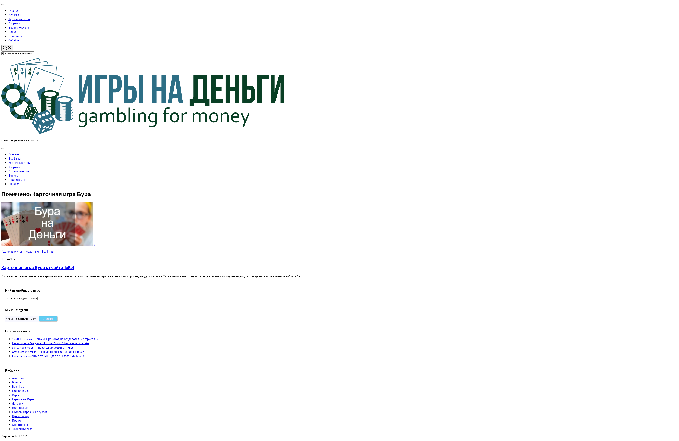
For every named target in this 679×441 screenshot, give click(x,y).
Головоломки (20, 391)
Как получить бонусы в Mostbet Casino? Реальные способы (50, 343)
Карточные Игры (19, 19)
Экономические (18, 27)
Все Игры (14, 15)
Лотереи (17, 403)
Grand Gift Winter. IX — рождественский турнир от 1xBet (48, 352)
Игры (15, 395)
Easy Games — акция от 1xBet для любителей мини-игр (48, 356)
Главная (13, 10)
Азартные (14, 23)
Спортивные (20, 425)
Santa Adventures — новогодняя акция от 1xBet (42, 347)
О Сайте (13, 40)
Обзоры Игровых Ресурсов (30, 412)
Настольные (20, 408)
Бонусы (13, 32)
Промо (16, 420)
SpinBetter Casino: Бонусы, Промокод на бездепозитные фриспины (55, 339)
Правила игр (16, 36)
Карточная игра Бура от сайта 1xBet (37, 267)
